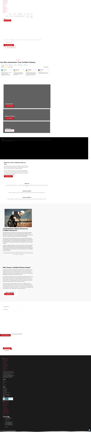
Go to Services (9, 118)
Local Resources (6, 306)
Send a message (9, 130)
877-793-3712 (4, 333)
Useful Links (6, 309)
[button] (6, 65)
